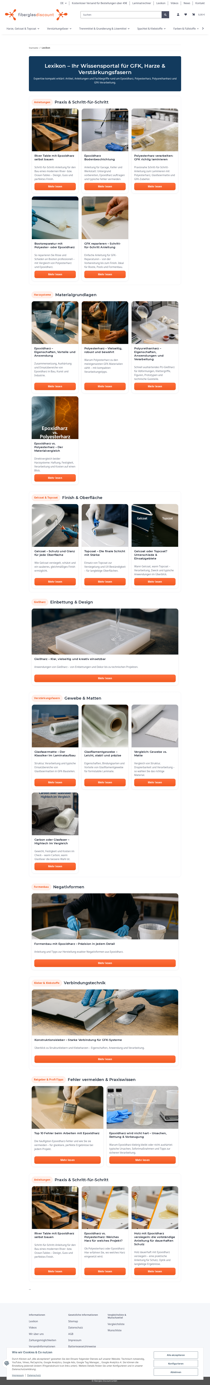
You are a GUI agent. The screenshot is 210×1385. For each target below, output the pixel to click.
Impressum (18, 1375)
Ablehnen (175, 1372)
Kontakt (200, 3)
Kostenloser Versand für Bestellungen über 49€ (99, 3)
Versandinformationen (42, 1346)
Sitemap (73, 1321)
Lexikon (160, 3)
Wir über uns (36, 1334)
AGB (70, 1334)
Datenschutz (34, 1375)
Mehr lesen (55, 186)
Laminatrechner (141, 3)
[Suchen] (165, 14)
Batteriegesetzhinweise (82, 1346)
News (187, 3)
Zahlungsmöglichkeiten (42, 1340)
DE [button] (62, 3)
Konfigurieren (176, 1363)
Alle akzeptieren (176, 1355)
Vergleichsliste (116, 1324)
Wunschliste (115, 1330)
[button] (178, 15)
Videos (174, 3)
